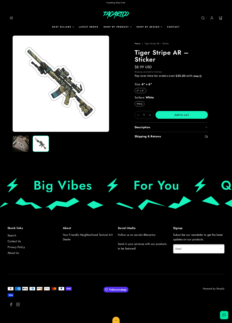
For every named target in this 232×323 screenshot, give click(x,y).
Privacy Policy (16, 247)
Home (137, 43)
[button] (11, 18)
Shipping (138, 71)
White (140, 103)
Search (12, 235)
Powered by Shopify (213, 288)
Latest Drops (88, 26)
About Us (13, 253)
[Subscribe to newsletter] (220, 248)
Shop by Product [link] (116, 26)
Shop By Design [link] (148, 26)
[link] (212, 18)
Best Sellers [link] (61, 26)
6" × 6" (140, 90)
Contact (173, 26)
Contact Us (14, 241)
